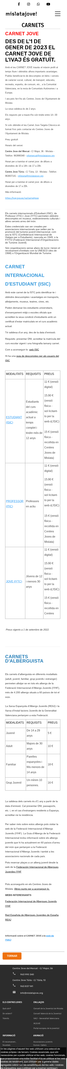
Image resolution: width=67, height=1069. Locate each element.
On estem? (7, 1013)
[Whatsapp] (38, 4)
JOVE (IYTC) (14, 581)
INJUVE (37, 1023)
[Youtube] (48, 4)
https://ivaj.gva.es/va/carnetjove (22, 198)
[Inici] (21, 13)
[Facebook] (18, 4)
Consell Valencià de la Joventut (47, 1013)
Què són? (7, 1008)
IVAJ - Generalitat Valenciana (46, 1018)
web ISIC (34, 349)
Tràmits (6, 1018)
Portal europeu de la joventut (46, 1028)
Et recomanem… (10, 1042)
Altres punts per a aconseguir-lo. (32, 888)
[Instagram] (28, 4)
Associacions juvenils (43, 1042)
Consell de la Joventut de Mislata (48, 1008)
